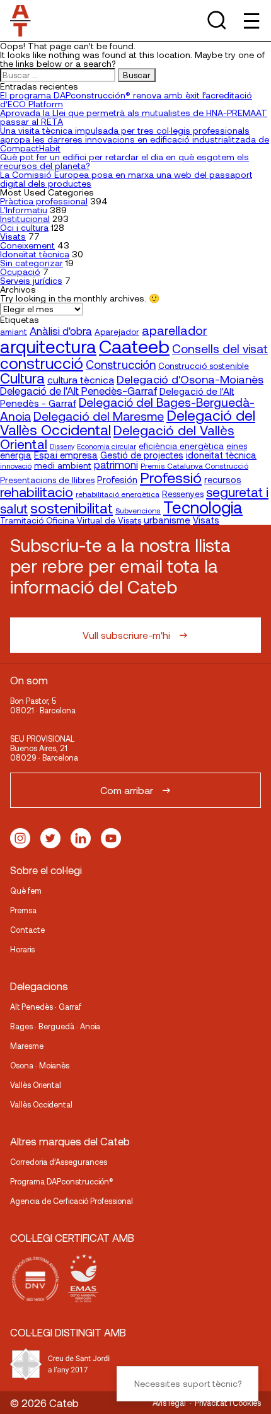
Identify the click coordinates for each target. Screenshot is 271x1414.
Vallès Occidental (41, 1104)
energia (16, 454)
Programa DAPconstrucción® (61, 1181)
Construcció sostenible (203, 365)
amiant (13, 332)
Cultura (22, 378)
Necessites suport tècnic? (187, 1383)
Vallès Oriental (35, 1084)
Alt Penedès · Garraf (45, 1006)
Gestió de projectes (141, 455)
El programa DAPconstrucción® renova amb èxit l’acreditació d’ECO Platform (126, 99)
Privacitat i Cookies (228, 1402)
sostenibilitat (71, 507)
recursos (222, 479)
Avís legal (169, 1402)
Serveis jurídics (31, 280)
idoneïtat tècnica (221, 454)
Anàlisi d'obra (61, 330)
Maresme (26, 1045)
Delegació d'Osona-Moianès (190, 379)
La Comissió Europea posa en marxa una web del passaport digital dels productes (126, 179)
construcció (41, 362)
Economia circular (106, 445)
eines (236, 446)
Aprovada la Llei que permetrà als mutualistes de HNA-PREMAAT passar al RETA (133, 117)
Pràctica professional (44, 201)
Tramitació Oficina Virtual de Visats (70, 520)
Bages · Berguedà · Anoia (55, 1026)
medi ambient (62, 465)
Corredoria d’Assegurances (58, 1161)
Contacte (27, 929)
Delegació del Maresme (98, 415)
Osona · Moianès (39, 1065)
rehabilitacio (36, 491)
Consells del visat (220, 348)
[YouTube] (111, 838)
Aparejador (117, 332)
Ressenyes (183, 493)
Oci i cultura (24, 227)
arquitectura (48, 346)
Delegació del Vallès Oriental (117, 437)
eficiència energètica (181, 445)
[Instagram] (20, 838)
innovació (16, 465)
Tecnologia (203, 507)
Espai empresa (66, 454)
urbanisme (167, 519)
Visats (13, 236)
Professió (171, 477)
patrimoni (116, 464)
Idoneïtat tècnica (34, 253)
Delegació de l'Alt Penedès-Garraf (78, 390)
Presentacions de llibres (47, 479)
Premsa (23, 910)
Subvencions (138, 510)
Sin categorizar (31, 262)
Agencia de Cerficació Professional (71, 1200)
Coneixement (27, 245)
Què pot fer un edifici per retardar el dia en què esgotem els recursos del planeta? (124, 161)
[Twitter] (50, 838)
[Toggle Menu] (250, 20)
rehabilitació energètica (117, 493)
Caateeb (134, 346)
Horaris (22, 949)
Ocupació (20, 271)
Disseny (62, 446)
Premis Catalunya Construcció (194, 465)
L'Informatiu (23, 209)
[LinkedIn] (81, 838)
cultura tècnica (80, 379)
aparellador (174, 329)
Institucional (25, 218)
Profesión (117, 479)
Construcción (121, 364)
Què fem (26, 890)
